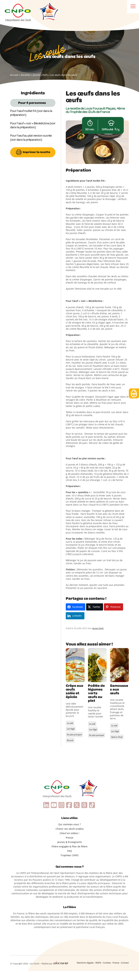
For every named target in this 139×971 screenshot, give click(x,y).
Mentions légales (85, 962)
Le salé (70, 723)
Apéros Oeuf (116, 736)
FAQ (69, 850)
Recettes (26, 75)
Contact (125, 962)
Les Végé (71, 728)
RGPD (98, 962)
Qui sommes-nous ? (69, 824)
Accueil (14, 75)
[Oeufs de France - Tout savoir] (48, 12)
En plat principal (74, 734)
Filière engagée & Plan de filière (69, 846)
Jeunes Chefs (40, 75)
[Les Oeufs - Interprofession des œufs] (18, 12)
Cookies (107, 962)
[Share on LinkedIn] (69, 679)
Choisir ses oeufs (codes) (70, 828)
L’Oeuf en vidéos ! (69, 833)
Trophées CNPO (69, 855)
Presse (69, 837)
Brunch (70, 740)
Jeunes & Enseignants (69, 842)
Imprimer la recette (36, 152)
